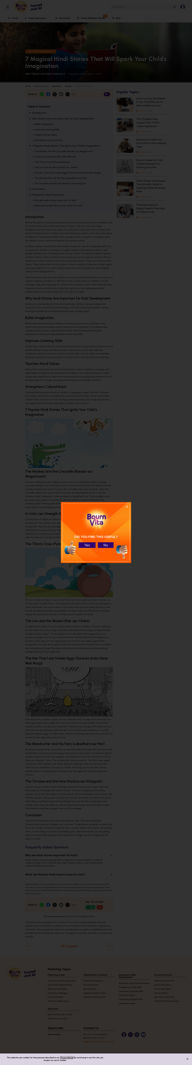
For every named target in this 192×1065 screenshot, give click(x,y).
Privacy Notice (67, 1058)
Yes (87, 545)
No (105, 545)
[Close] (187, 1059)
